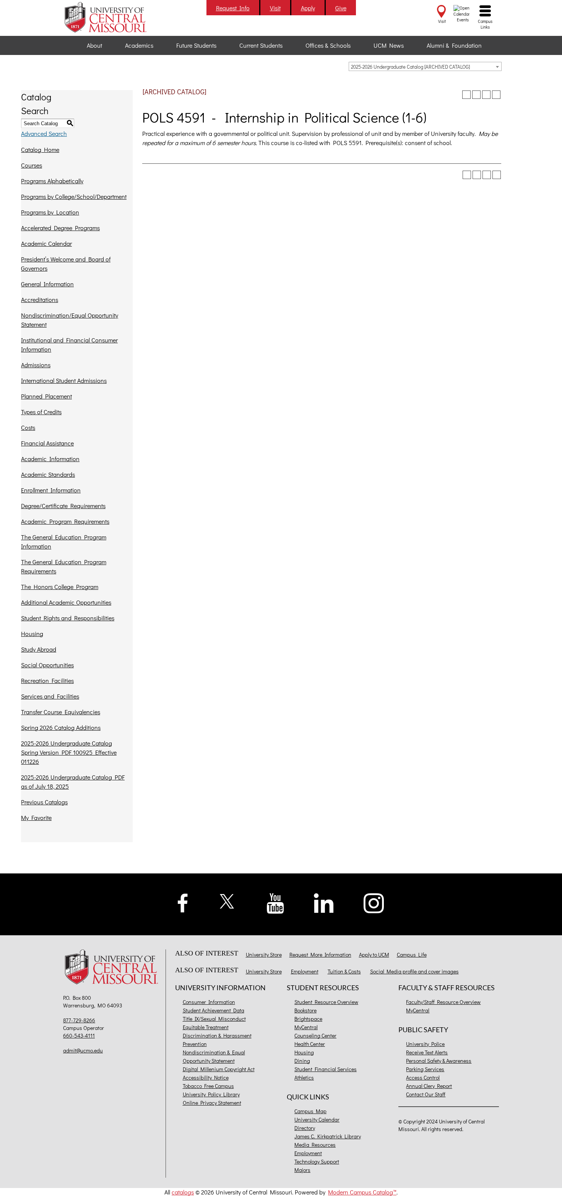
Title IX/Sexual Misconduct (214, 1018)
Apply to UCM (374, 954)
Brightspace (308, 1018)
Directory (304, 1127)
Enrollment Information (51, 490)
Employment (304, 971)
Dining (302, 1060)
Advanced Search (44, 133)
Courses (31, 165)
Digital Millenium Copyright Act (219, 1069)
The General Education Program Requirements (63, 566)
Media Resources (315, 1144)
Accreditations (39, 299)
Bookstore (305, 1010)
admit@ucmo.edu (83, 1050)
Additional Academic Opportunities (66, 602)
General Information (47, 284)
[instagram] (374, 902)
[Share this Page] (476, 94)
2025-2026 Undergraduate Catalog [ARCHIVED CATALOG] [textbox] (410, 66)
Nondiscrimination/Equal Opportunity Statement (69, 319)
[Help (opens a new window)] (496, 94)
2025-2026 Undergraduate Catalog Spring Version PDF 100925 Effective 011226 (69, 752)
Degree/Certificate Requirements (63, 506)
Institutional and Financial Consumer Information (69, 344)
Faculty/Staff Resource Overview (443, 1002)
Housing (32, 633)
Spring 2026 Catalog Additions (61, 727)
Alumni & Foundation (454, 45)
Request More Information (320, 954)
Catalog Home (40, 149)
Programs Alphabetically (52, 181)
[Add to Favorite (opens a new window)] (466, 94)
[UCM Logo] (113, 967)
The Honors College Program (59, 587)
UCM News (389, 45)
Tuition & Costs (344, 971)
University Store (264, 954)
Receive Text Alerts (427, 1052)
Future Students (196, 45)
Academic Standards (48, 474)
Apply (308, 8)
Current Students (261, 45)
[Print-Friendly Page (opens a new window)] (486, 94)
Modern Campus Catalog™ (362, 1192)
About (94, 45)
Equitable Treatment (206, 1027)
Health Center (309, 1044)
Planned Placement (46, 396)
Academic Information (50, 459)
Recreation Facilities (47, 680)
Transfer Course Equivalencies (60, 712)
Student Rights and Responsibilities (67, 618)
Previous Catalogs (44, 802)
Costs (28, 427)
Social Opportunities (47, 665)
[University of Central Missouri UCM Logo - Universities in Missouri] (113, 17)
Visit (275, 8)
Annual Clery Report (429, 1085)
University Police (425, 1044)
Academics (139, 45)
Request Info (233, 8)
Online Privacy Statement (212, 1102)
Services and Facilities (50, 696)
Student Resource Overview (326, 1002)
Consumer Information (209, 1002)
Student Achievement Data (213, 1010)
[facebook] (183, 902)
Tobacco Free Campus (208, 1085)
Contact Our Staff (425, 1094)
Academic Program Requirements (65, 521)
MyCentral (306, 1027)
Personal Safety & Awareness (438, 1060)
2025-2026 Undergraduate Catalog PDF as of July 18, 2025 (73, 781)
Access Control (423, 1077)
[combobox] (425, 66)
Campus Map (310, 1111)
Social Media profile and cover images (414, 971)
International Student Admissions (64, 380)
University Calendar (316, 1119)
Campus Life (412, 954)
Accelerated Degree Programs (60, 228)
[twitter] (227, 900)
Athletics (304, 1077)
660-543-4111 (79, 1035)
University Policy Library (211, 1094)
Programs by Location (50, 212)
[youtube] (275, 903)
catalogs (183, 1192)
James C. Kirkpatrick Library (327, 1136)
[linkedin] (324, 902)
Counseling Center (315, 1035)
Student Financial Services (325, 1069)
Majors (302, 1169)
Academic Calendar (46, 243)
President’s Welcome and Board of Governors (65, 263)
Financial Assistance (47, 443)
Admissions (35, 365)
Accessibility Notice (206, 1077)
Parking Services (425, 1069)
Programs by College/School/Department (74, 196)
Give (340, 8)
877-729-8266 (79, 1020)
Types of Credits (41, 412)
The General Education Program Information (63, 541)
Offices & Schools (328, 45)
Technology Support (316, 1161)
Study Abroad (38, 649)
